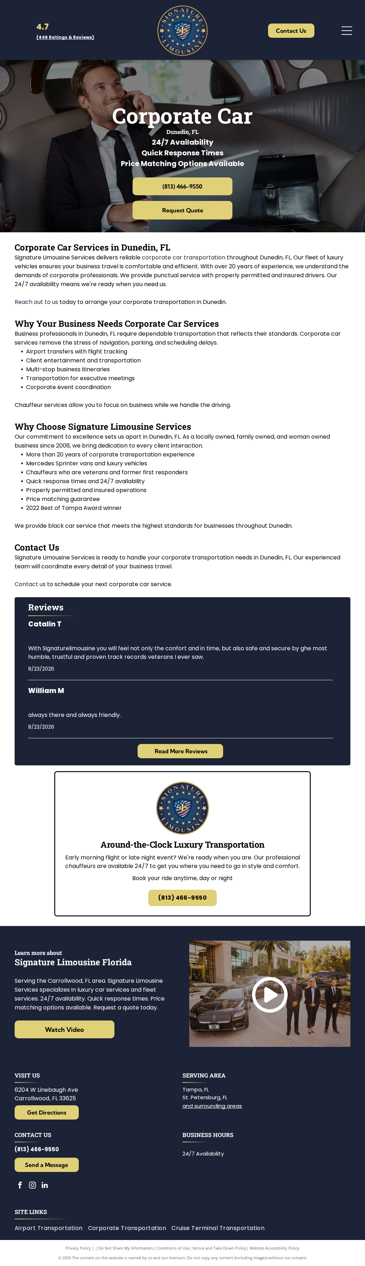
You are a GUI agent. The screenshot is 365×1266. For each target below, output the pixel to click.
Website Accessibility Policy (274, 1248)
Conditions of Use (172, 1248)
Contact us (30, 584)
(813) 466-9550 (37, 1149)
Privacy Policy (78, 1248)
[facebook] (20, 1186)
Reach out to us (36, 302)
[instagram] (32, 1186)
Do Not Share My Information (125, 1248)
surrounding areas (218, 1106)
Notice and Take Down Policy (219, 1248)
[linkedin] (45, 1186)
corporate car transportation (183, 257)
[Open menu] (346, 30)
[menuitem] (51, 1228)
